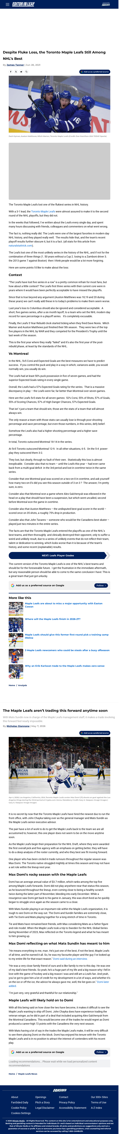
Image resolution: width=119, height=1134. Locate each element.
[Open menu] (7, 4)
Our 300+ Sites (99, 1097)
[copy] (26, 72)
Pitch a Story (42, 1102)
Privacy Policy (67, 1102)
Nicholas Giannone (18, 726)
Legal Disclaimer (44, 1107)
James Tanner (15, 65)
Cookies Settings (21, 1113)
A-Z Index (96, 1107)
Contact (63, 1097)
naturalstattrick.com (20, 245)
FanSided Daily (19, 1102)
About (14, 1097)
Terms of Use (98, 1102)
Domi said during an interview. (70, 958)
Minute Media (18, 1121)
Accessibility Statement (72, 1107)
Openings (40, 1097)
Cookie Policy (19, 1107)
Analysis (22, 685)
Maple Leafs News (27, 1074)
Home (12, 685)
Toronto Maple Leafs (43, 211)
